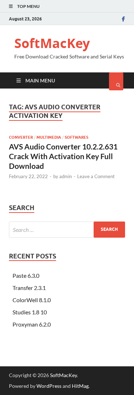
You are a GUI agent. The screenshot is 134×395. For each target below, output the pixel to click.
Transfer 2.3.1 (29, 287)
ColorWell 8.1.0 (32, 299)
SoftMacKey (52, 43)
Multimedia (48, 137)
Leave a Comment (96, 176)
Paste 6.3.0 (26, 275)
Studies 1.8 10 (30, 312)
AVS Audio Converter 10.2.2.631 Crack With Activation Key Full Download (63, 156)
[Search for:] (67, 230)
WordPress (48, 386)
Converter (21, 137)
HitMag (80, 386)
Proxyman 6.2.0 (32, 324)
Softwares (76, 137)
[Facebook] (123, 19)
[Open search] (116, 81)
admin (65, 176)
